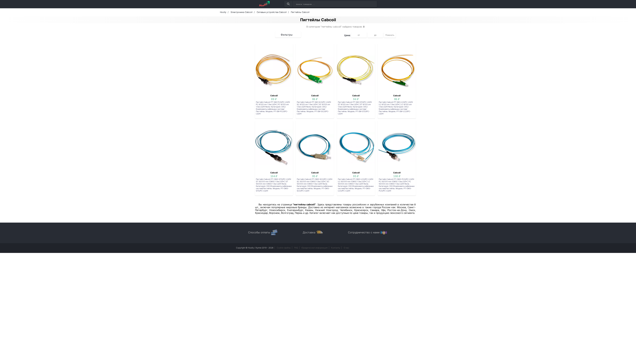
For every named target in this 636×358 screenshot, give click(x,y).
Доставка (309, 232)
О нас (346, 247)
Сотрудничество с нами (364, 232)
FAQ (296, 247)
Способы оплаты (259, 232)
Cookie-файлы (284, 247)
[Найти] (288, 4)
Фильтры (286, 34)
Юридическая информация (314, 247)
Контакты (335, 247)
